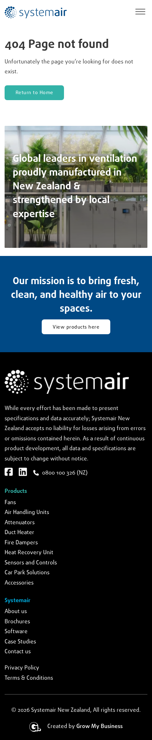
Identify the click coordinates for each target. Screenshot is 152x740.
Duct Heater (19, 532)
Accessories (19, 583)
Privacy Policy (22, 668)
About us (16, 611)
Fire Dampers (21, 542)
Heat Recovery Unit (29, 552)
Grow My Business (99, 726)
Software (16, 631)
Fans (10, 502)
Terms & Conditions (29, 678)
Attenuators (20, 522)
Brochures (17, 621)
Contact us (18, 651)
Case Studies (20, 641)
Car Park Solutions (27, 572)
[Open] (140, 12)
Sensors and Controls (31, 562)
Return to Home (34, 92)
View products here (76, 327)
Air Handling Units (27, 512)
